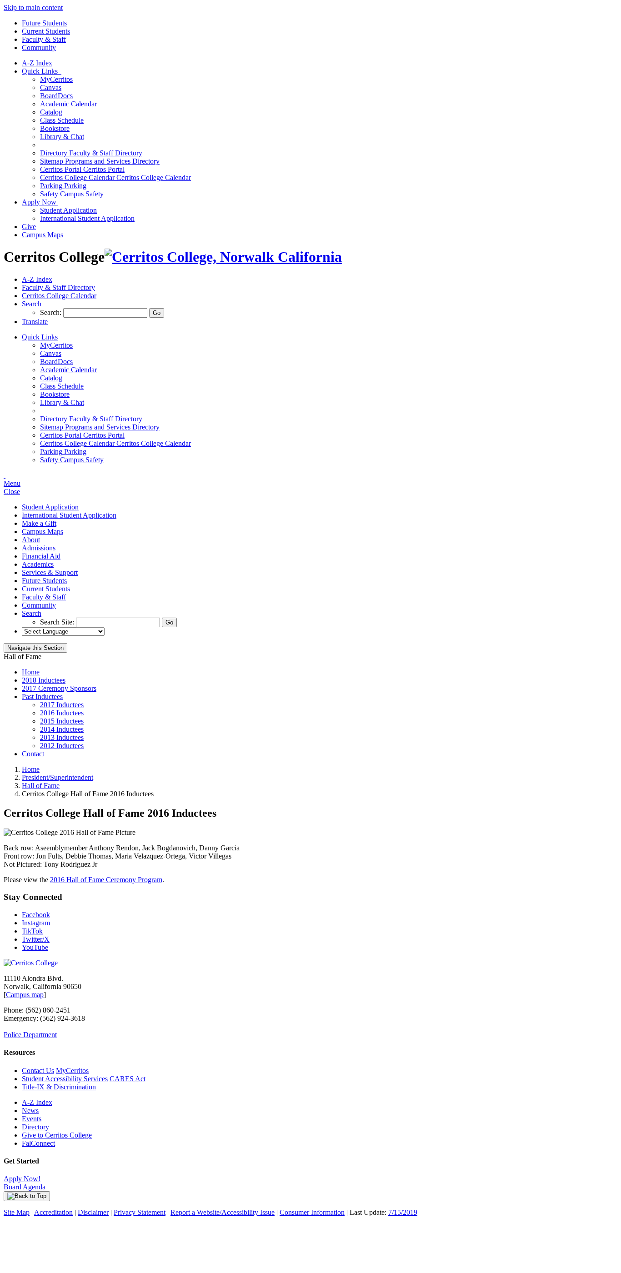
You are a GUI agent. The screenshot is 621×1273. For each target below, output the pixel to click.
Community (39, 47)
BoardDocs (56, 96)
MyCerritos (56, 79)
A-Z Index (37, 63)
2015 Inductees (62, 721)
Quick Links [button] (41, 71)
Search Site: (58, 622)
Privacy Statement (139, 1212)
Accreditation (53, 1212)
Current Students (46, 31)
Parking (63, 186)
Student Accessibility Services (65, 1079)
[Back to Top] (27, 1196)
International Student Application (87, 218)
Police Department (30, 1034)
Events (31, 1119)
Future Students (44, 23)
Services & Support (50, 572)
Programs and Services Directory (100, 161)
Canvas (50, 87)
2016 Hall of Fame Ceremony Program (106, 880)
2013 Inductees (62, 737)
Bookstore (55, 128)
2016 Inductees (62, 713)
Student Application (68, 210)
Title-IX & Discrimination (59, 1087)
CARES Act (127, 1079)
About (31, 540)
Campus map (25, 994)
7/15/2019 (402, 1212)
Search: (51, 312)
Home (31, 672)
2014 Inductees (62, 729)
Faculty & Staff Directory (91, 153)
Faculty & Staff (44, 39)
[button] (31, 304)
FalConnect (38, 1143)
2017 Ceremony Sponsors (59, 688)
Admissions (38, 548)
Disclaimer (93, 1212)
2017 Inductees (62, 705)
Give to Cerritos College (57, 1135)
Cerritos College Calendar (115, 177)
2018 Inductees (43, 680)
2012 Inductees (62, 745)
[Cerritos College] (31, 963)
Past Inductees (42, 696)
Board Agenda (24, 1187)
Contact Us (38, 1070)
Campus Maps (42, 235)
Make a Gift (39, 523)
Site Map (17, 1212)
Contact (33, 754)
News (30, 1110)
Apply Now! (22, 1179)
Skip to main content (33, 7)
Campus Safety (72, 194)
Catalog (51, 112)
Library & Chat (62, 136)
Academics (38, 564)
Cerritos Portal (82, 169)
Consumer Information (312, 1212)
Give (29, 226)
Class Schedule (62, 120)
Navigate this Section (35, 647)
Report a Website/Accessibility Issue (222, 1212)
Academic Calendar (68, 104)
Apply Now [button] (40, 202)
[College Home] (223, 257)
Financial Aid (41, 556)
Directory (35, 1127)
